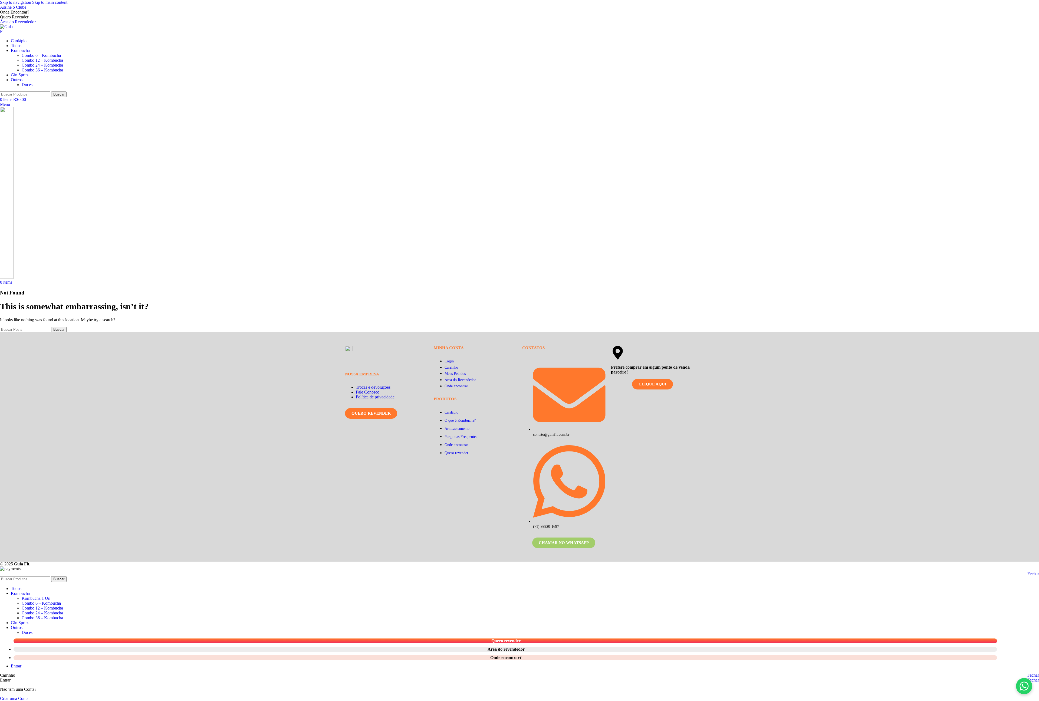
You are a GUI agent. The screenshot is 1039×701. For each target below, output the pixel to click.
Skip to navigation (16, 2)
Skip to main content (49, 2)
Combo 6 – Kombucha (41, 55)
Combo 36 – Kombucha (42, 70)
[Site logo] (9, 31)
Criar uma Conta (14, 698)
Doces (27, 84)
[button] (1024, 686)
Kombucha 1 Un (36, 598)
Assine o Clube (13, 7)
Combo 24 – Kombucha (42, 65)
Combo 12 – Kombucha (42, 60)
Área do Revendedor (18, 21)
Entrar (16, 666)
